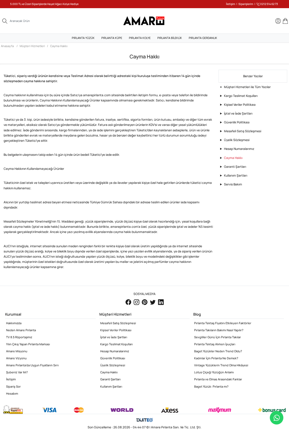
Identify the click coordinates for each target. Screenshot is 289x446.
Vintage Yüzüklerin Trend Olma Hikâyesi (221, 365)
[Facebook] (129, 302)
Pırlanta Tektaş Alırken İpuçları (214, 344)
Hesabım (12, 393)
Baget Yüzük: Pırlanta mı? (211, 386)
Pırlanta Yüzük (83, 38)
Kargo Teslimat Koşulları (241, 96)
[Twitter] (153, 302)
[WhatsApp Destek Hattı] (276, 417)
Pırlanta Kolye (140, 38)
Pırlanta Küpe (111, 38)
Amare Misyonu (16, 351)
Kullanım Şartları (235, 175)
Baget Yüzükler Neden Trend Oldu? (218, 351)
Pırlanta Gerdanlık (203, 38)
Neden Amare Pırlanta (21, 330)
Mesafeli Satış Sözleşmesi (242, 131)
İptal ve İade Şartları (238, 113)
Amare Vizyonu (16, 358)
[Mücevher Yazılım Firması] (144, 420)
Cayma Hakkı (59, 46)
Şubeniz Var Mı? (17, 372)
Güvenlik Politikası (236, 122)
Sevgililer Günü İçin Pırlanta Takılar (217, 337)
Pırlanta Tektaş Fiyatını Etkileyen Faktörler (222, 323)
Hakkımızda (13, 323)
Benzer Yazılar (253, 76)
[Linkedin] (161, 302)
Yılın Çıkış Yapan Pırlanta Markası (28, 344)
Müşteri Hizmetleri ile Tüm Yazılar (247, 87)
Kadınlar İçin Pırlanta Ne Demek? (216, 358)
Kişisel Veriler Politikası (240, 105)
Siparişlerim (245, 4)
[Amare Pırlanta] (144, 21)
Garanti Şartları (235, 167)
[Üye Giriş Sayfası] (278, 21)
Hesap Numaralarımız (239, 149)
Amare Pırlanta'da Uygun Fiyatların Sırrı (32, 365)
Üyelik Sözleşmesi (236, 140)
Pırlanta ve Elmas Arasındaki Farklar (218, 379)
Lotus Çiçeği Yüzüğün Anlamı (214, 372)
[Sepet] (285, 21)
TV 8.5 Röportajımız (19, 337)
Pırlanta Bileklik (169, 38)
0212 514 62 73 (269, 4)
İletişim (230, 4)
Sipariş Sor (13, 386)
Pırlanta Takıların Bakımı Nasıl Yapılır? (218, 330)
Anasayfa (7, 46)
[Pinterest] (145, 302)
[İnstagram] (137, 302)
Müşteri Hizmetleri (32, 46)
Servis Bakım (233, 184)
